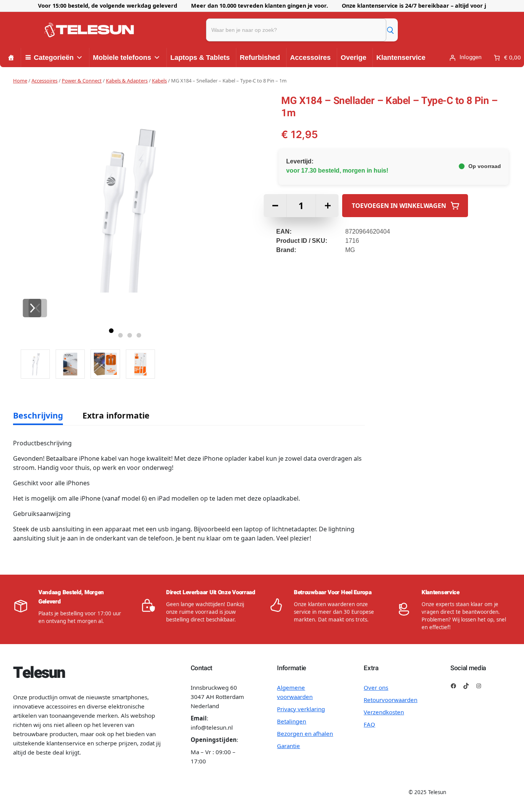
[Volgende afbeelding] (32, 308)
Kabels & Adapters (127, 80)
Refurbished (260, 57)
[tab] (38, 415)
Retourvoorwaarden (390, 700)
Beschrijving (38, 415)
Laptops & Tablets (200, 57)
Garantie (288, 746)
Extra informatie (116, 415)
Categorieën (54, 57)
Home (20, 80)
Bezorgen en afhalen (305, 733)
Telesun (39, 672)
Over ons (376, 687)
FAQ (369, 724)
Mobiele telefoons (122, 57)
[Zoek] (390, 30)
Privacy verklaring (301, 709)
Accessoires (310, 57)
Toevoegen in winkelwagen (399, 205)
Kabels (159, 80)
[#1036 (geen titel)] (11, 57)
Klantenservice (400, 57)
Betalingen (291, 721)
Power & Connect (82, 80)
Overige (353, 57)
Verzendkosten (384, 712)
